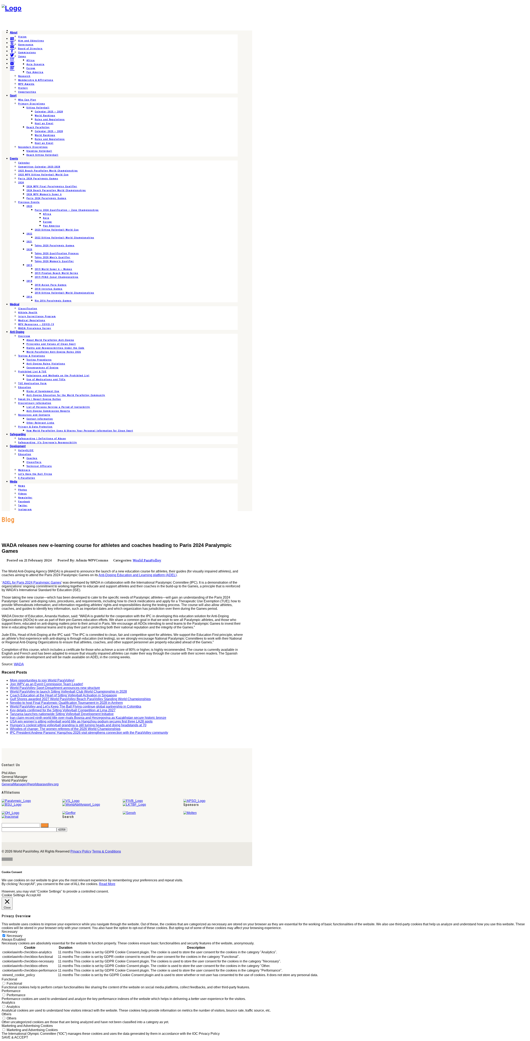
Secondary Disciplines (33, 147)
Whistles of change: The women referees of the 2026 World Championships (65, 729)
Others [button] (6, 1014)
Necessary (14, 936)
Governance (26, 44)
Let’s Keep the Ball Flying (35, 474)
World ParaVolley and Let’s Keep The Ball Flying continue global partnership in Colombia (75, 706)
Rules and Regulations (50, 119)
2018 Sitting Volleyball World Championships (64, 293)
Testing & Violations (31, 356)
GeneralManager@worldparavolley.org (30, 784)
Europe (30, 68)
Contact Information (39, 419)
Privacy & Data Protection (35, 426)
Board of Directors (30, 48)
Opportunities (27, 92)
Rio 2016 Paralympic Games (53, 300)
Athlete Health (27, 312)
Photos (22, 489)
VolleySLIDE (26, 450)
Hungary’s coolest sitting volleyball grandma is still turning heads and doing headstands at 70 (78, 725)
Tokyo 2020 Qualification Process (57, 253)
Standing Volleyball (39, 151)
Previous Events (29, 202)
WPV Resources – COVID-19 (36, 324)
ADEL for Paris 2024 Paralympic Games (31, 582)
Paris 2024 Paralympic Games (38, 178)
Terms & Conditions (106, 851)
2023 (29, 206)
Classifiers (34, 462)
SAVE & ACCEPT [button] (15, 1037)
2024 (21, 182)
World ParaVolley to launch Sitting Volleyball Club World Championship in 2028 (68, 691)
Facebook (24, 501)
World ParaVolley (147, 560)
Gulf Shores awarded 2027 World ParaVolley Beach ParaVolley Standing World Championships (80, 699)
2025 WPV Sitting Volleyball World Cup (43, 174)
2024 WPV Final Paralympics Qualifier (51, 186)
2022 (29, 233)
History (23, 88)
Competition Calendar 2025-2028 (39, 166)
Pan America (34, 72)
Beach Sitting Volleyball (42, 155)
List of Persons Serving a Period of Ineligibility (58, 407)
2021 (29, 241)
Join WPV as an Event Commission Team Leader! (46, 684)
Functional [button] (9, 979)
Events (14, 158)
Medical (14, 304)
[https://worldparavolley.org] (12, 8)
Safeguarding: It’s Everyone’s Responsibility (47, 442)
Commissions (27, 52)
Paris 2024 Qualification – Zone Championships (67, 210)
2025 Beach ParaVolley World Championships (48, 170)
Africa (30, 60)
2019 (29, 265)
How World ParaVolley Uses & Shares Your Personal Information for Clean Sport (79, 430)
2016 (29, 296)
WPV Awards (26, 84)
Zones (22, 56)
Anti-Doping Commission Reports (48, 411)
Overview (24, 336)
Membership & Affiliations (35, 80)
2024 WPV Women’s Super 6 (44, 194)
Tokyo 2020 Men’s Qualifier (52, 257)
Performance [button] (11, 991)
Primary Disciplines (31, 103)
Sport (13, 95)
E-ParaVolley (26, 478)
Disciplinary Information (34, 403)
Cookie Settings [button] (13, 895)
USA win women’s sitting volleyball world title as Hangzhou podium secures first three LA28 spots (81, 721)
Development (18, 446)
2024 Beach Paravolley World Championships (56, 190)
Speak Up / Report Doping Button (39, 399)
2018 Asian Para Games (51, 285)
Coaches (31, 458)
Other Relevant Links (40, 423)
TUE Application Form (32, 383)
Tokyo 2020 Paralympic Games (55, 245)
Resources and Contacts (34, 415)
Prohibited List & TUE (32, 371)
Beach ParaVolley (38, 127)
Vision (22, 36)
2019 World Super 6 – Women (53, 269)
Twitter (23, 505)
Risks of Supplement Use (42, 391)
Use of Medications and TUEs (46, 379)
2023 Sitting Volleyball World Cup (57, 229)
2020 (29, 249)
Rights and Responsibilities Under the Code (55, 348)
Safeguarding (18, 434)
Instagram (25, 509)
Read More (107, 884)
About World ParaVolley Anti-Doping (50, 340)
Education (24, 387)
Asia (46, 218)
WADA (19, 664)
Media (13, 481)
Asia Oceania (35, 64)
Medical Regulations (31, 320)
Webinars (24, 470)
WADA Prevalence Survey (34, 328)
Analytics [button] (8, 1002)
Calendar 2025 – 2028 (49, 111)
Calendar (24, 163)
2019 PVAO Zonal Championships (56, 277)
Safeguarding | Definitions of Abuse (42, 438)
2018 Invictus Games (49, 289)
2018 (29, 281)
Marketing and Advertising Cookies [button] (27, 1026)
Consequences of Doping (42, 367)
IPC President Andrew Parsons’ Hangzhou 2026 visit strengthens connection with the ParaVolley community (89, 732)
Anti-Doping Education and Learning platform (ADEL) (138, 575)
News (21, 486)
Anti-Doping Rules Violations (45, 363)
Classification (27, 308)
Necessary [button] (9, 931)
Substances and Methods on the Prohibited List (57, 375)
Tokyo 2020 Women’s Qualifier (54, 261)
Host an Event (44, 123)
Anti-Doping (17, 332)
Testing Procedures (39, 359)
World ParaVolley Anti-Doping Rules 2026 (53, 352)
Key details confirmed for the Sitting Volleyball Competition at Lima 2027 (63, 710)
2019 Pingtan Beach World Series (56, 273)
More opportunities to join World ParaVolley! (42, 680)
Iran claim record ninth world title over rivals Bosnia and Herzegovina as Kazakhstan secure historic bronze (88, 717)
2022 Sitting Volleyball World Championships (64, 237)
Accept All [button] (33, 895)
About (13, 32)
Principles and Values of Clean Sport (51, 344)
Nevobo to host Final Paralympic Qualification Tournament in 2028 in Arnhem (66, 703)
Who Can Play (27, 99)
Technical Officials (39, 466)
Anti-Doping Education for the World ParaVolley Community (65, 395)
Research (24, 76)
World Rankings (45, 115)
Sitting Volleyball (37, 107)
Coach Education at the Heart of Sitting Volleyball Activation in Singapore (63, 695)
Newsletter (25, 497)
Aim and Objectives (31, 40)
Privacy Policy (80, 851)
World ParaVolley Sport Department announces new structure (55, 688)
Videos (22, 493)
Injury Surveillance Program (37, 316)
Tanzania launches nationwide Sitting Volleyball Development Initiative (62, 714)
